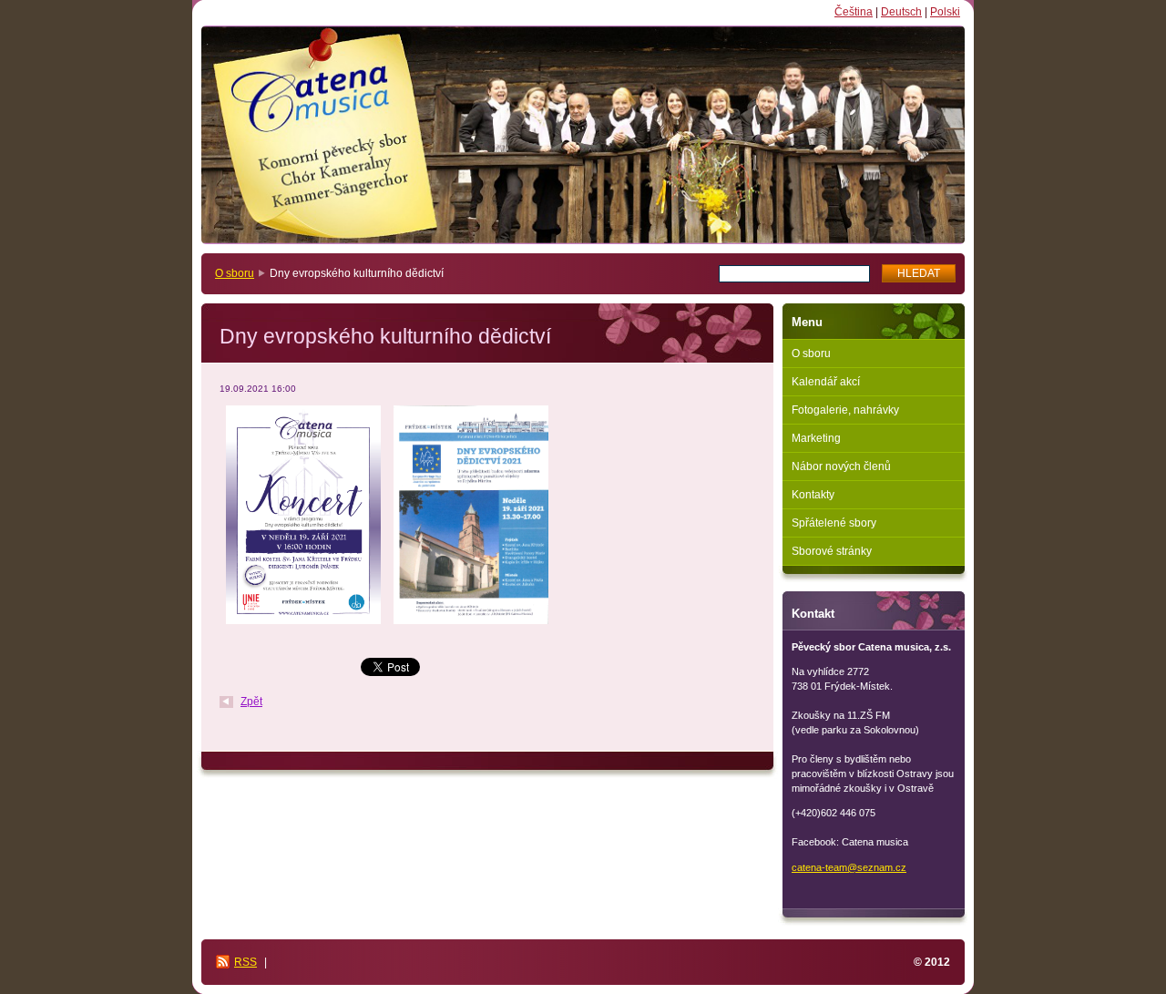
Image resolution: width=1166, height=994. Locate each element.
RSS (245, 962)
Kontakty (813, 494)
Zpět (251, 701)
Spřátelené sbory (834, 523)
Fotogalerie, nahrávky (845, 410)
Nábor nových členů (841, 466)
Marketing (816, 438)
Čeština (853, 11)
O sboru (234, 273)
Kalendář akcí (826, 381)
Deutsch (901, 11)
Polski (945, 11)
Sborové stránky (832, 551)
